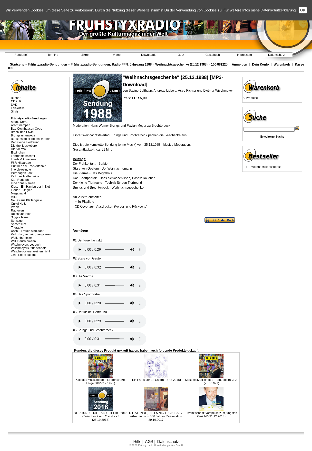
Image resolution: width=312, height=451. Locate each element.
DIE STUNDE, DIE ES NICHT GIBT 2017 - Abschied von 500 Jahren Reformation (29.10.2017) (156, 416)
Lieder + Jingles (21, 190)
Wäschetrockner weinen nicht (30, 251)
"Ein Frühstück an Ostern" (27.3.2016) (156, 380)
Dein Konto (260, 64)
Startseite (17, 64)
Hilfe (137, 442)
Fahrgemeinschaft (23, 156)
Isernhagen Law (21, 173)
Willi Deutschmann (23, 241)
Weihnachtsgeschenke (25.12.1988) (181, 64)
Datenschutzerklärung (278, 10)
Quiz (181, 55)
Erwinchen (18, 152)
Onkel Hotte (19, 203)
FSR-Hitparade (21, 162)
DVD (14, 104)
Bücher (15, 98)
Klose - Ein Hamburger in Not (30, 186)
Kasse (299, 64)
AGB (149, 442)
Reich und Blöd (21, 214)
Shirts (15, 111)
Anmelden (239, 64)
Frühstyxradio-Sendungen (47, 64)
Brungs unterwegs (23, 135)
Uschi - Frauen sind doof (27, 231)
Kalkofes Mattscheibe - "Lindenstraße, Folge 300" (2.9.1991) (101, 381)
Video (117, 55)
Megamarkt (18, 193)
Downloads (148, 55)
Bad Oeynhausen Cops (26, 128)
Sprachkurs (18, 224)
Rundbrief (21, 55)
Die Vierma (18, 149)
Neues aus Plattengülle (26, 200)
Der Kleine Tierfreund (25, 142)
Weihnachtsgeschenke (266, 167)
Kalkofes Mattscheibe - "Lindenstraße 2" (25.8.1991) (211, 381)
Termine (53, 55)
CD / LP (16, 101)
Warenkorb (282, 64)
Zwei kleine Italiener (24, 255)
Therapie (17, 227)
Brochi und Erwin (22, 132)
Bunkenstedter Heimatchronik (30, 139)
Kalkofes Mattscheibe (25, 176)
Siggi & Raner (20, 217)
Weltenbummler (21, 238)
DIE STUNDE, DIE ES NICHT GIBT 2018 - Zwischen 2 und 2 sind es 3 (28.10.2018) (100, 416)
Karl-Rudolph (20, 180)
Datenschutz (276, 55)
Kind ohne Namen (23, 183)
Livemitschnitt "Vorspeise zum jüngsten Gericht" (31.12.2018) (211, 414)
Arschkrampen (20, 125)
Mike (14, 197)
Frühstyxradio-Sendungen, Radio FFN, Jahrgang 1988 (111, 64)
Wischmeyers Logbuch (26, 244)
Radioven (17, 210)
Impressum (244, 55)
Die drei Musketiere (24, 145)
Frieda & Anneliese (23, 159)
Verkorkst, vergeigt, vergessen (31, 234)
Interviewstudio (21, 169)
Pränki (15, 207)
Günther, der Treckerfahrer (28, 166)
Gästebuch (212, 55)
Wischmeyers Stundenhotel (29, 248)
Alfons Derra (19, 122)
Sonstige (17, 220)
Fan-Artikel (18, 108)
